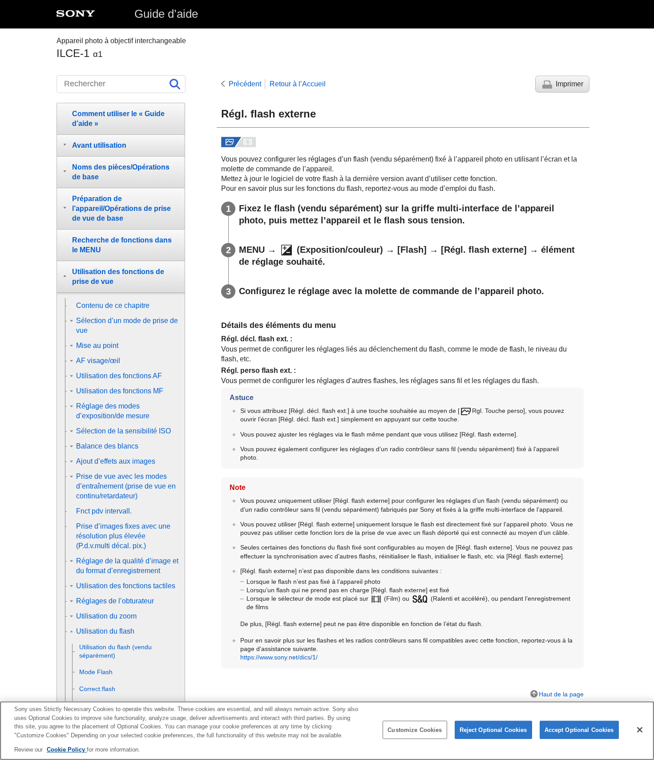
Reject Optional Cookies (493, 730)
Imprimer (569, 84)
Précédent (245, 84)
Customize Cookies (415, 730)
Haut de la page (561, 694)
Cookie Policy (67, 749)
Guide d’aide (166, 13)
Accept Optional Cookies (579, 730)
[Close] (640, 730)
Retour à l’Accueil (298, 84)
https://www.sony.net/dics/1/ (279, 657)
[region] (327, 730)
